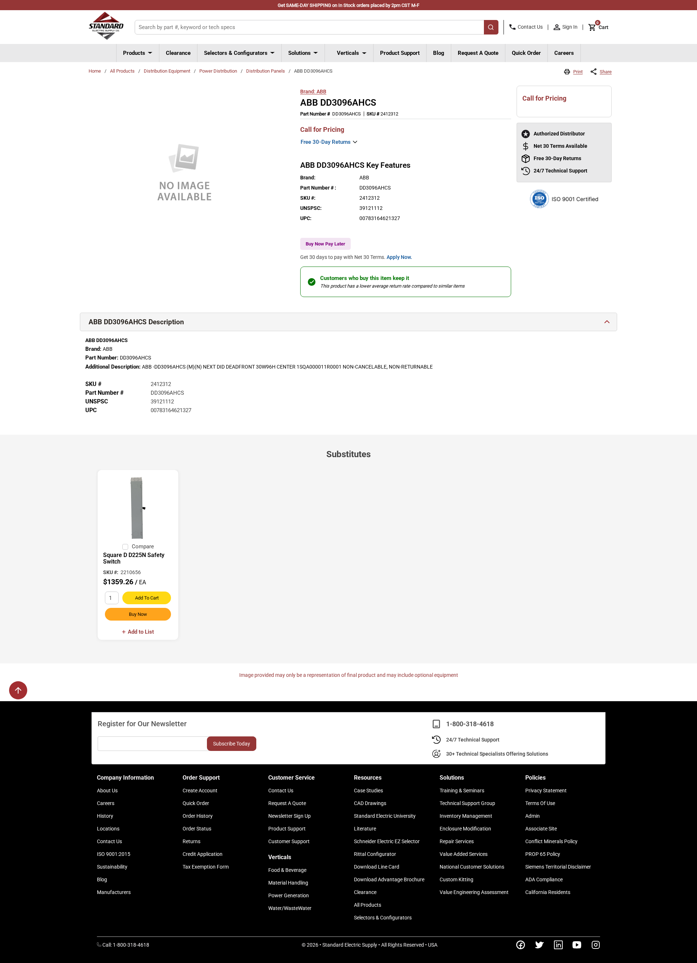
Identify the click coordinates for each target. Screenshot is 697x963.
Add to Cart (147, 598)
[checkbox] (125, 547)
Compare (143, 546)
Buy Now (138, 614)
